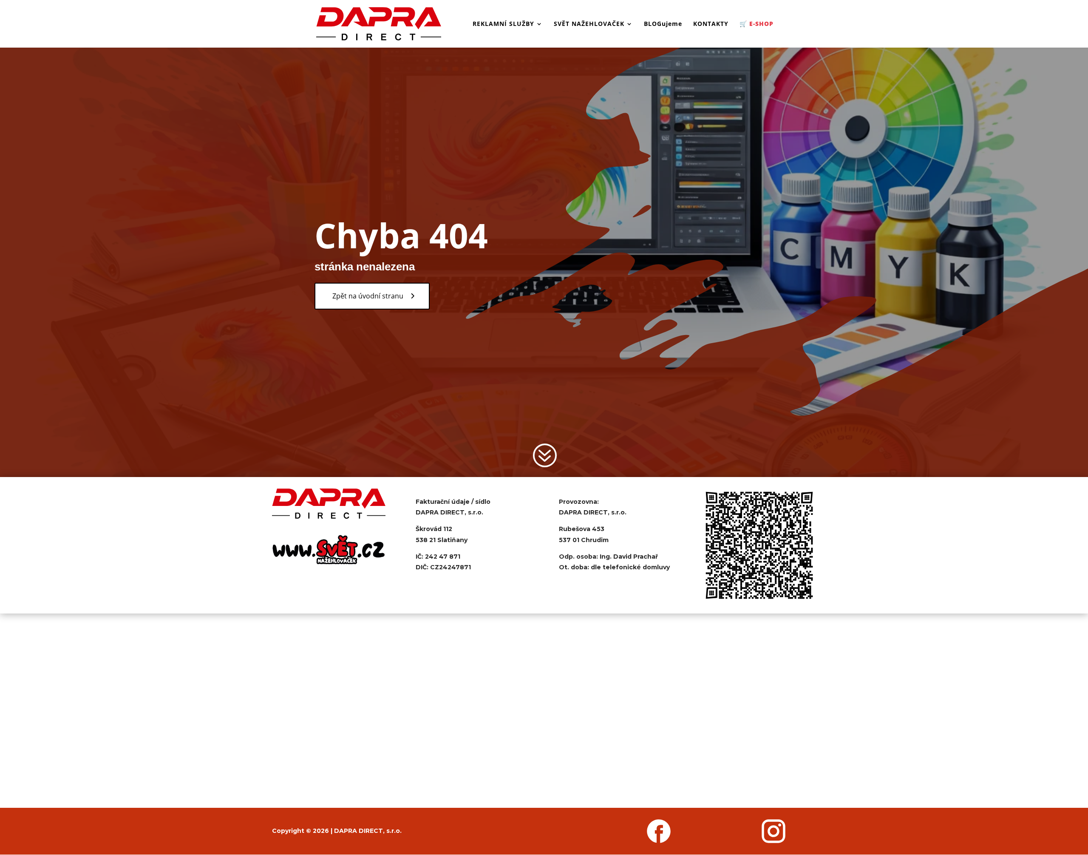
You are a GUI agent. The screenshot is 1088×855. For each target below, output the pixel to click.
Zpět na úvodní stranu (367, 296)
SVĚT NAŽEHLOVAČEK (589, 24)
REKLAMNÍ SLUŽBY (503, 24)
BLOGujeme (663, 24)
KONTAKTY (710, 24)
